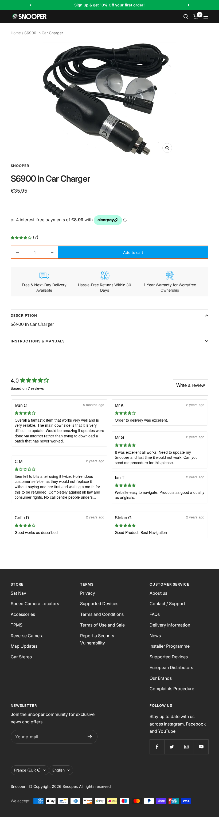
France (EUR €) (27, 770)
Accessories (23, 614)
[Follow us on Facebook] (157, 746)
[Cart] (196, 16)
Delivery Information (170, 625)
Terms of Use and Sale (102, 625)
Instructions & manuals (38, 341)
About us (158, 593)
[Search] (185, 16)
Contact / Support (167, 603)
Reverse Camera (27, 635)
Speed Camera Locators (35, 603)
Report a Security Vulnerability (97, 639)
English (58, 770)
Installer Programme (170, 646)
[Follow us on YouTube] (201, 746)
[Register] (90, 737)
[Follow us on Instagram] (186, 746)
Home (16, 32)
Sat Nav (18, 593)
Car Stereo (21, 656)
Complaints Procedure (172, 688)
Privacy (87, 593)
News (155, 635)
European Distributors (171, 667)
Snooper (20, 165)
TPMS (16, 625)
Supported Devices (99, 603)
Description (24, 315)
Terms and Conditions (102, 614)
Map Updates (24, 646)
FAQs (155, 614)
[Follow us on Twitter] (171, 746)
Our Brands (161, 678)
